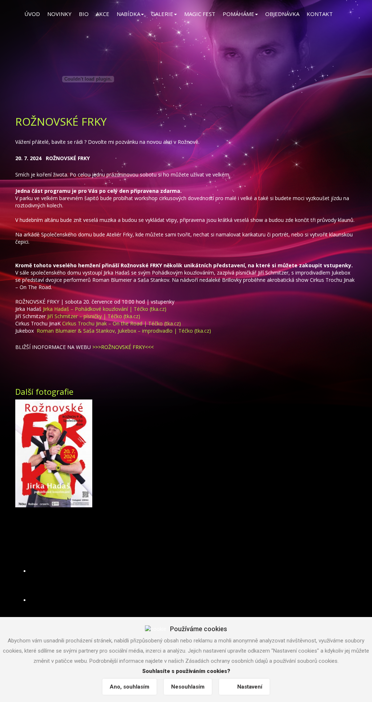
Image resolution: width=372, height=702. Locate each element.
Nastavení (249, 686)
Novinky (59, 13)
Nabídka (128, 13)
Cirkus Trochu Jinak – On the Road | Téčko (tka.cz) (121, 323)
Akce (102, 13)
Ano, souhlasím (129, 686)
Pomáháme (238, 13)
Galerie (162, 13)
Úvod (32, 13)
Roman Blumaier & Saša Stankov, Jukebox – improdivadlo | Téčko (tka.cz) (124, 330)
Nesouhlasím (188, 686)
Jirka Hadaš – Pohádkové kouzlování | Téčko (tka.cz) (104, 308)
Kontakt (320, 13)
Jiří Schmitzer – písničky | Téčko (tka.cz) (93, 316)
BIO (84, 13)
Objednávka (282, 13)
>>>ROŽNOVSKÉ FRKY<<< (123, 347)
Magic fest (199, 13)
